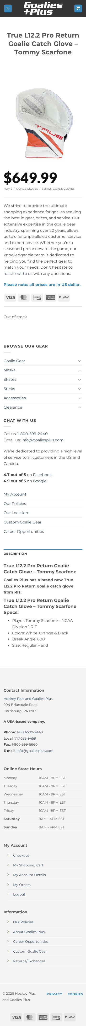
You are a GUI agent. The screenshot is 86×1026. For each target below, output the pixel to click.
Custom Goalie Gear (22, 522)
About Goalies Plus (29, 932)
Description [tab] (15, 553)
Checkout (21, 855)
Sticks (9, 389)
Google (40, 481)
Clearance (13, 407)
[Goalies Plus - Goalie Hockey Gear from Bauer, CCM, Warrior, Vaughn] (43, 8)
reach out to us (18, 273)
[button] (8, 9)
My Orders (22, 885)
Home (8, 188)
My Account (15, 494)
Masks (10, 370)
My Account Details (29, 875)
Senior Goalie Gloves (58, 188)
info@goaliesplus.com (43, 440)
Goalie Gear (14, 361)
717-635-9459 (25, 738)
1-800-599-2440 (32, 434)
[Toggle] (79, 361)
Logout (19, 894)
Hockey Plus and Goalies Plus (28, 699)
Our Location (16, 512)
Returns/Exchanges (29, 961)
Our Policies (15, 503)
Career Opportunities (24, 531)
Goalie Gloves (27, 188)
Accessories (15, 398)
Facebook (42, 474)
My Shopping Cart (28, 865)
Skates (10, 379)
